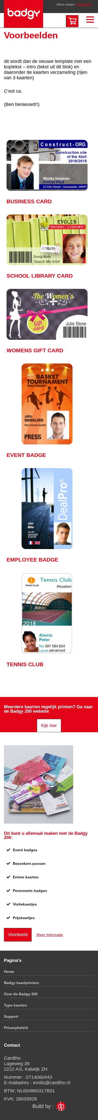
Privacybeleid (16, 1028)
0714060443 (83, 4)
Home (9, 971)
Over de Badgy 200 (21, 994)
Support (11, 1016)
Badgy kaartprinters (21, 983)
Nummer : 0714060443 (28, 1077)
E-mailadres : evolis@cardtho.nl (37, 1082)
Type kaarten (15, 1005)
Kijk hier (49, 725)
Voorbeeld (17, 934)
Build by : (43, 1106)
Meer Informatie (50, 935)
